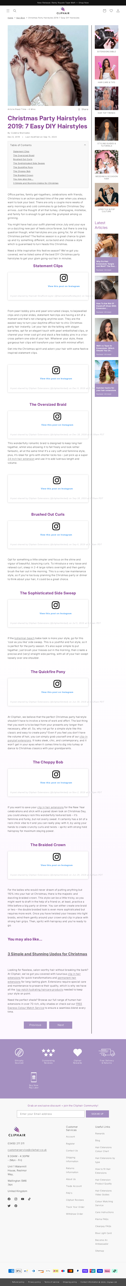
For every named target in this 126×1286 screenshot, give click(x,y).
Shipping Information (72, 1159)
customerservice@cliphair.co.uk (27, 1149)
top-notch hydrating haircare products (39, 989)
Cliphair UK (112, 1282)
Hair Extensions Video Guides (103, 1192)
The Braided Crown (23, 175)
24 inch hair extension (21, 458)
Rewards (99, 1133)
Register (70, 1143)
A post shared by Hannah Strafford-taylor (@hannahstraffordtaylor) (45, 296)
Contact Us (72, 1150)
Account (70, 1136)
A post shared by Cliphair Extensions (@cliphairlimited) (39, 388)
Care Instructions (104, 1212)
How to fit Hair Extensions (103, 1171)
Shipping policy (70, 1282)
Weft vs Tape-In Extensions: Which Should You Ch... (105, 348)
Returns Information (72, 1170)
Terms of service (51, 1282)
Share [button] (85, 109)
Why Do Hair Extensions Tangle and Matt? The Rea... (106, 263)
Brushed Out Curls (22, 159)
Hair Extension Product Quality (103, 1181)
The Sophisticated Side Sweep (29, 163)
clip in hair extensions (50, 807)
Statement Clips (21, 151)
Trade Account (74, 1186)
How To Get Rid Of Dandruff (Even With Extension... (106, 305)
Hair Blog (20, 18)
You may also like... (23, 179)
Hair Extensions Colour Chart (103, 1149)
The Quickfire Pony (23, 167)
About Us (71, 1179)
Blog (97, 1140)
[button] (8, 10)
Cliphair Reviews (75, 1200)
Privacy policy (34, 1282)
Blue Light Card (103, 1233)
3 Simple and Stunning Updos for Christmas (36, 183)
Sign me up (97, 1114)
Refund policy (18, 1282)
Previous (35, 1025)
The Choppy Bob (21, 171)
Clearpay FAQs (103, 1226)
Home (10, 18)
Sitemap (99, 1250)
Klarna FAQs (101, 1219)
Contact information (89, 1282)
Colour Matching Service (104, 1203)
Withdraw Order (74, 1214)
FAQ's (69, 1193)
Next (61, 1025)
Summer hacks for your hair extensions (106, 389)
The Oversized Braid (23, 155)
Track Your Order (75, 1207)
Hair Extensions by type (105, 1160)
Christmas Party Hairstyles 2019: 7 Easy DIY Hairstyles (53, 18)
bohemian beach (24, 638)
